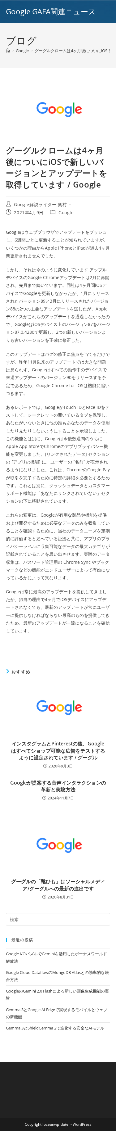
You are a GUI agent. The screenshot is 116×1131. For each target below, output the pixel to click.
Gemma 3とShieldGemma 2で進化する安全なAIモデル (55, 1028)
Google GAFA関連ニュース (51, 11)
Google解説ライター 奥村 (40, 204)
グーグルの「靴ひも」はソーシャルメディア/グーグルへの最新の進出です (58, 885)
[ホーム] (8, 50)
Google (66, 212)
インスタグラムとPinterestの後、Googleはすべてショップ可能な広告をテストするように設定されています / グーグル (58, 750)
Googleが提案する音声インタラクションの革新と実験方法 (58, 786)
